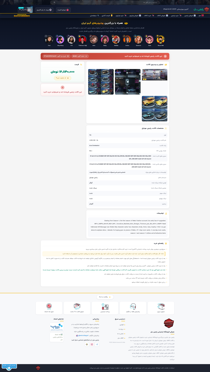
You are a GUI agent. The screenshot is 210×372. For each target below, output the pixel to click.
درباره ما (121, 329)
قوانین (121, 325)
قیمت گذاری (106, 16)
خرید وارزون (119, 16)
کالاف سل (120, 338)
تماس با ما (120, 334)
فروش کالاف (161, 16)
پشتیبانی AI (25, 10)
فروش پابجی (188, 16)
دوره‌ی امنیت (62, 10)
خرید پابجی (174, 16)
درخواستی (93, 16)
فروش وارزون (133, 16)
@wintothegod (84, 336)
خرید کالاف (147, 16)
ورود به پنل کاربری (43, 10)
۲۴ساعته (21, 7)
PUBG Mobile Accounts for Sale (117, 342)
